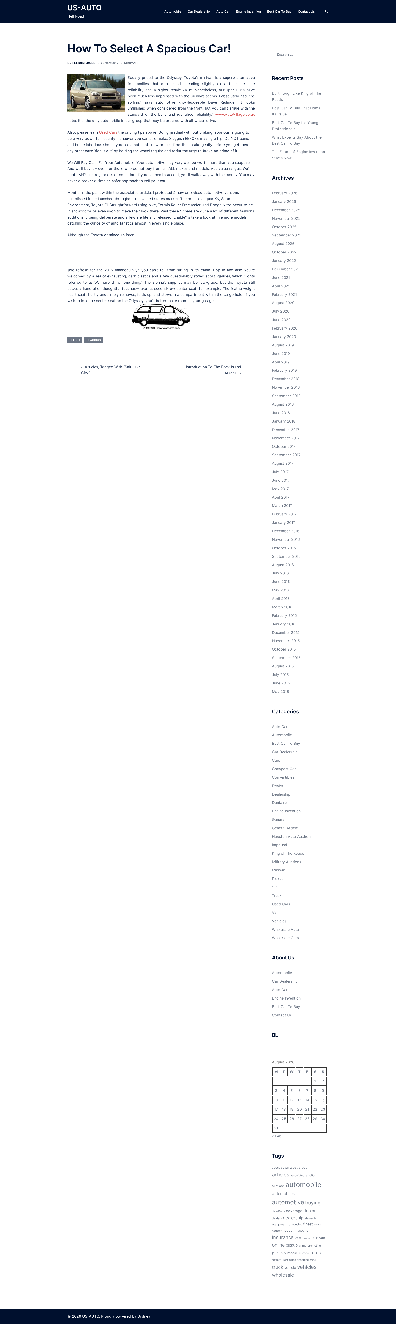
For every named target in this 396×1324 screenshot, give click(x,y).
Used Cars (281, 904)
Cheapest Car (284, 768)
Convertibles (283, 777)
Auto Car (223, 11)
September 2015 (286, 657)
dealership (293, 1217)
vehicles (307, 1267)
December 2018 (286, 378)
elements (310, 1218)
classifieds (278, 1211)
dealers (277, 1218)
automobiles (283, 1193)
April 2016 (281, 598)
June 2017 (281, 480)
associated (297, 1175)
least (298, 1238)
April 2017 (280, 497)
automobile (303, 1185)
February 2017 (284, 514)
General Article (285, 828)
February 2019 (284, 370)
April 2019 (281, 362)
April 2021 (281, 286)
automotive (288, 1202)
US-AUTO (84, 7)
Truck (277, 895)
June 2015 (281, 683)
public (277, 1252)
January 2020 (284, 336)
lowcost (306, 1238)
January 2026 (284, 201)
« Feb (276, 1136)
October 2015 (284, 649)
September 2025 (286, 235)
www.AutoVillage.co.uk (235, 114)
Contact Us (306, 11)
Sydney (144, 1316)
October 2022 (284, 252)
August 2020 (283, 302)
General (278, 819)
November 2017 (286, 438)
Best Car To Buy (279, 11)
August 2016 (283, 565)
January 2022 (284, 260)
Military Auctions (286, 862)
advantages (289, 1167)
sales (292, 1259)
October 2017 (284, 446)
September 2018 (286, 395)
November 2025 (286, 218)
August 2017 (283, 463)
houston (277, 1230)
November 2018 (286, 387)
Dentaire (279, 802)
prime (302, 1245)
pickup (292, 1245)
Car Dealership (199, 11)
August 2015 (283, 666)
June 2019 (281, 353)
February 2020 (284, 328)
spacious (94, 340)
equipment (280, 1224)
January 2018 (283, 421)
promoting (314, 1245)
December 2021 (286, 269)
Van (275, 912)
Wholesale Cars (285, 937)
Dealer (277, 785)
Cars (276, 760)
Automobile (172, 11)
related (304, 1253)
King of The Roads (288, 853)
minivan (318, 1238)
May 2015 (280, 691)
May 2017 (280, 488)
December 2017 (285, 429)
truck (277, 1267)
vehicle (290, 1267)
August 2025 (283, 243)
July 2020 (280, 311)
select (75, 340)
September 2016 (286, 556)
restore (276, 1259)
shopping (303, 1259)
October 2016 (284, 548)
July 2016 (280, 573)
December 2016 (286, 531)
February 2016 (284, 615)
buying (313, 1203)
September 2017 (286, 455)
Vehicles (279, 921)
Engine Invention (248, 11)
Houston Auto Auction (291, 836)
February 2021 (284, 294)
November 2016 (286, 539)
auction (311, 1175)
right (285, 1259)
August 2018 (283, 404)
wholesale (283, 1275)
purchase (291, 1253)
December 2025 (286, 210)
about (276, 1167)
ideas (287, 1230)
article (303, 1167)
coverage (294, 1211)
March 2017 (282, 505)
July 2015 (280, 674)
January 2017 (283, 522)
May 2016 (280, 590)
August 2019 (283, 345)
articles (280, 1175)
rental (316, 1252)
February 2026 (284, 193)
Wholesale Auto (285, 929)
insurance (283, 1237)
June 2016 (281, 581)
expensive (295, 1224)
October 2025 (284, 227)
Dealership (281, 794)
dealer (309, 1210)
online (278, 1245)
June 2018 (281, 412)
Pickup (278, 878)
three (313, 1259)
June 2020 (281, 319)
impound (301, 1230)
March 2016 (282, 607)
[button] (327, 11)
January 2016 (283, 624)
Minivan (131, 63)
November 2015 (286, 640)
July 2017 (280, 472)
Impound (279, 845)
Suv (275, 887)
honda (317, 1224)
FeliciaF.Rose (83, 63)
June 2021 (281, 277)
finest (308, 1224)
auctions (278, 1186)
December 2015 (286, 632)
